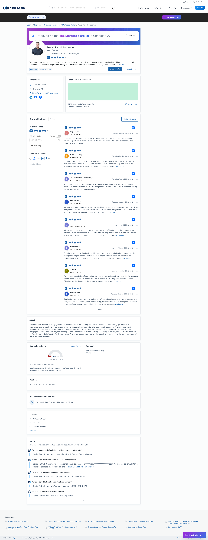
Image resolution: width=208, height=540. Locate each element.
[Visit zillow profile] (40, 97)
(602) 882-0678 (39, 85)
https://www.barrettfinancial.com (45, 93)
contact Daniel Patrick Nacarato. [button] (80, 467)
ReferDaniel (131, 69)
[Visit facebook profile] (35, 97)
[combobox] (73, 7)
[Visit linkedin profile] (30, 97)
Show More (120, 65)
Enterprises (158, 8)
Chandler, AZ (38, 89)
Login (187, 2)
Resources (185, 8)
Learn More (131, 36)
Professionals (143, 8)
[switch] (58, 136)
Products (172, 8)
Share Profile (115, 69)
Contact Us (199, 2)
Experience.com (18, 538)
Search (29, 25)
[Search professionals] (112, 8)
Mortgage (57, 25)
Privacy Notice (182, 538)
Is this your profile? (171, 17)
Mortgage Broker (69, 25)
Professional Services (42, 25)
